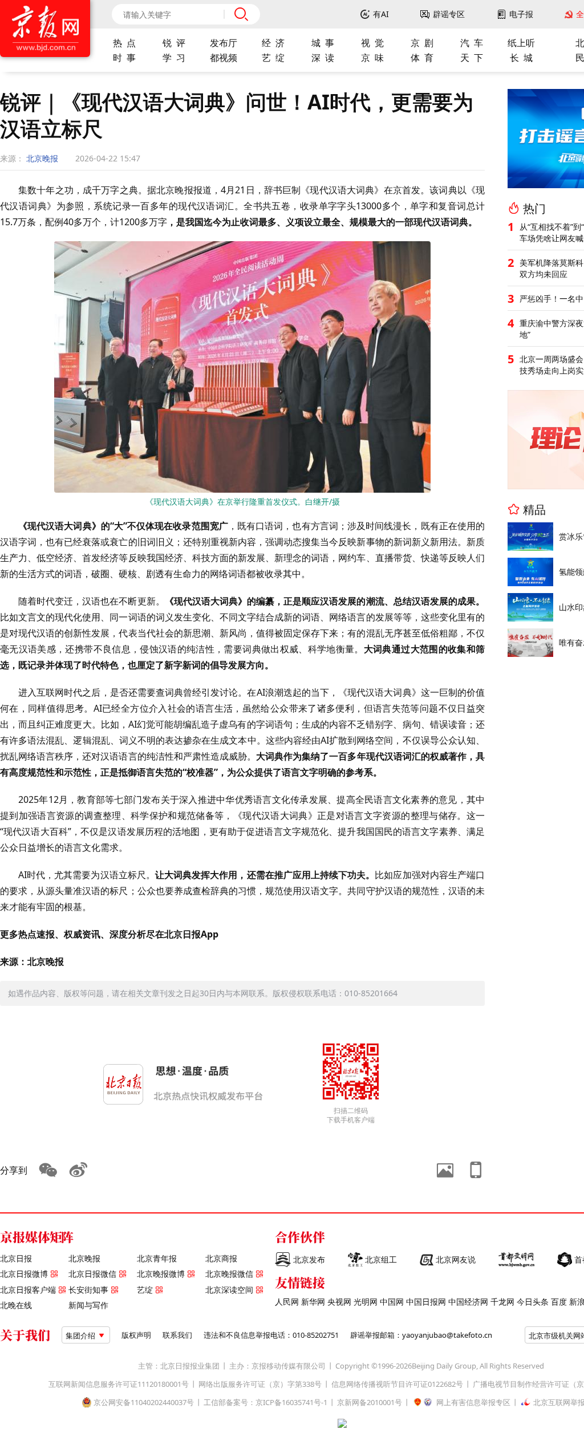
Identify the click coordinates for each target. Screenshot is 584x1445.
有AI (381, 14)
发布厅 (223, 42)
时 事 (124, 57)
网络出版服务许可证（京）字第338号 (260, 1384)
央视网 (339, 1302)
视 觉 (372, 42)
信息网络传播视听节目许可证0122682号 (397, 1384)
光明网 (366, 1302)
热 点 (124, 42)
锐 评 (174, 42)
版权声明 (136, 1335)
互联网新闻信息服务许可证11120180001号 (118, 1384)
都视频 (223, 57)
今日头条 (533, 1302)
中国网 (392, 1302)
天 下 (471, 57)
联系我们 (177, 1335)
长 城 (521, 57)
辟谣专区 (449, 14)
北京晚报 (42, 158)
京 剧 (422, 42)
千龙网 (502, 1302)
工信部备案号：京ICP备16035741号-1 (265, 1402)
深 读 (322, 57)
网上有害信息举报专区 (473, 1402)
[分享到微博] (78, 1170)
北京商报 (221, 1259)
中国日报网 (426, 1302)
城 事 (322, 42)
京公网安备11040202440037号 (144, 1402)
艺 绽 (273, 57)
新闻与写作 (88, 1305)
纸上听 (521, 42)
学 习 (174, 57)
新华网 (313, 1302)
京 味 (372, 57)
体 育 (422, 57)
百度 (559, 1302)
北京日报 (16, 1259)
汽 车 (471, 42)
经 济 (273, 42)
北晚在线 (16, 1305)
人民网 (287, 1302)
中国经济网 (468, 1302)
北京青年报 (157, 1259)
